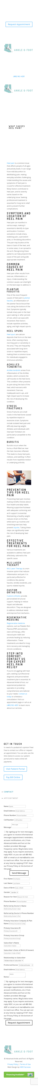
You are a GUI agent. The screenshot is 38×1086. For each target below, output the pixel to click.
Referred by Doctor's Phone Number (19, 913)
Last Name (8, 883)
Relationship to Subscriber (15, 957)
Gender (7, 892)
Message (7, 827)
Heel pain (10, 163)
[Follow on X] (19, 10)
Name (6, 806)
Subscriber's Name (11, 943)
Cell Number (9, 820)
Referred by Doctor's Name (15, 906)
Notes (6, 977)
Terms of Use (25, 1064)
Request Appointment (19, 24)
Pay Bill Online (13, 777)
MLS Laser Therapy (14, 568)
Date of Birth (9, 888)
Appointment (11, 798)
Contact (9, 792)
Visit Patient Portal (15, 768)
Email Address (9, 811)
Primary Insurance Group (14, 935)
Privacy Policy (12, 1064)
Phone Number (10, 815)
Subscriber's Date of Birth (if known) (19, 950)
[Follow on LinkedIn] (23, 10)
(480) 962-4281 (19, 17)
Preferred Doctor (11, 965)
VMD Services (25, 1067)
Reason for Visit (10, 897)
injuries (16, 527)
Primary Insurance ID (12, 928)
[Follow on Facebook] (14, 10)
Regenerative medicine (16, 623)
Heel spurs (11, 334)
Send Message (19, 873)
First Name (8, 879)
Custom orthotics (14, 596)
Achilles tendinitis (14, 370)
